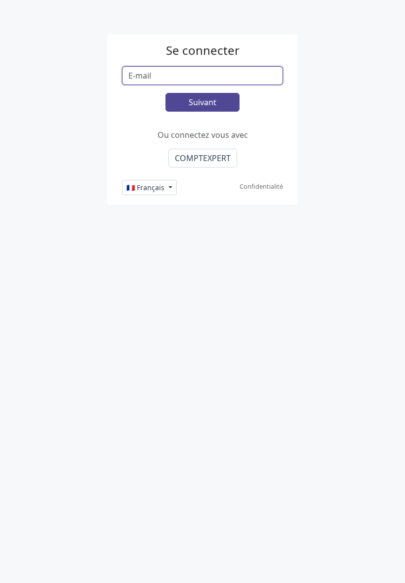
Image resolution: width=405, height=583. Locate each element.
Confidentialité (261, 186)
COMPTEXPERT (203, 158)
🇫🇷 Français (146, 187)
